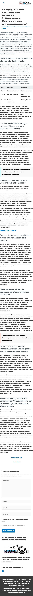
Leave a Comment (7, 27)
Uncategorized (19, 27)
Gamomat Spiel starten (8, 230)
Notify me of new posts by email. (14, 526)
